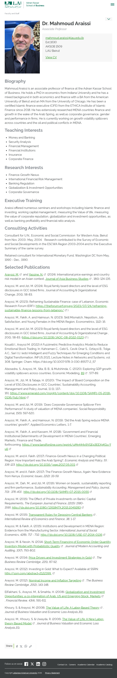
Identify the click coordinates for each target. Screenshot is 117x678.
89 (82, 373)
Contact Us (62, 665)
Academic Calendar (86, 665)
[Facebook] (17, 646)
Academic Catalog (104, 665)
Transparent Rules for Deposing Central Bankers (60, 514)
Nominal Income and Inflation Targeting (55, 580)
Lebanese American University (13, 5)
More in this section (108, 19)
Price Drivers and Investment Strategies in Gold (60, 557)
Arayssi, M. (12, 274)
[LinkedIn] (38, 664)
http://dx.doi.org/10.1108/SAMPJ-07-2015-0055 (56, 492)
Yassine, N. (36, 274)
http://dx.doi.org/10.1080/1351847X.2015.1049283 (46, 507)
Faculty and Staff (12, 13)
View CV (51, 57)
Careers (72, 665)
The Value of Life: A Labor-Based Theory (72, 607)
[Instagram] (44, 664)
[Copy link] (30, 646)
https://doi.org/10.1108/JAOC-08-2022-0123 (53, 337)
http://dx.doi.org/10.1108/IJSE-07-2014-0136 (71, 534)
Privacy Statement (52, 673)
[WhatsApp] (26, 646)
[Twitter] (21, 646)
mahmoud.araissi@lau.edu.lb (65, 38)
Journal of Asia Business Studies (66, 279)
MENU (111, 5)
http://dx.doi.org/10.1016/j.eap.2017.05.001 (45, 464)
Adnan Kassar (35, 4)
